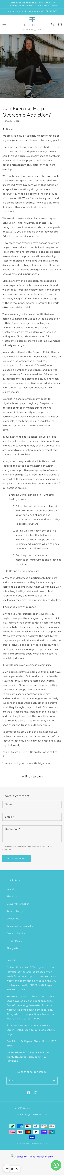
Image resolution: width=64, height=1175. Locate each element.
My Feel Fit (27, 1143)
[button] (4, 24)
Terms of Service (16, 933)
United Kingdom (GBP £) (30, 1114)
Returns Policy (15, 911)
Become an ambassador (20, 926)
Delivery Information (18, 904)
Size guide (12, 948)
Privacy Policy (14, 941)
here (47, 763)
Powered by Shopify (39, 1143)
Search (11, 889)
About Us (12, 896)
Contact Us (13, 918)
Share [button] (9, 129)
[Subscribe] (53, 1080)
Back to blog (34, 776)
